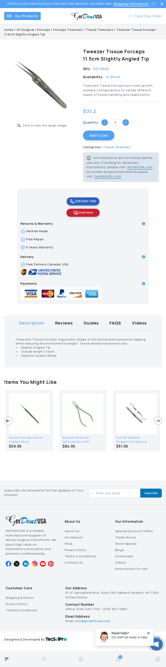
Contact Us (74, 562)
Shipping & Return (20, 597)
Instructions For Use (131, 568)
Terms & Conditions (80, 556)
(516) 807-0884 (115, 609)
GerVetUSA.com (139, 167)
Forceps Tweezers (68, 30)
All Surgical (25, 30)
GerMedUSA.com (108, 176)
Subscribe (151, 493)
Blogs (119, 549)
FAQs (69, 543)
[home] (81, 658)
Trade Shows (125, 537)
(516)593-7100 (85, 201)
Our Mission (74, 537)
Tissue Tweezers (99, 30)
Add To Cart (98, 135)
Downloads (124, 556)
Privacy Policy (75, 549)
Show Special (126, 543)
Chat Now (85, 212)
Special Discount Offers (134, 531)
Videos (120, 562)
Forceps (43, 30)
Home (9, 30)
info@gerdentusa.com (93, 621)
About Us (72, 531)
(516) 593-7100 (88, 609)
